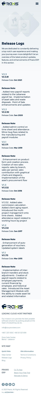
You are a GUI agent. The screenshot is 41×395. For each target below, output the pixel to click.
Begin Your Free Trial (22, 373)
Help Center (6, 355)
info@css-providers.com (11, 328)
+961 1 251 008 (7, 333)
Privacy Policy (25, 358)
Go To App (18, 370)
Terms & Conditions (28, 355)
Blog (3, 360)
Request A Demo (21, 376)
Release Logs (7, 358)
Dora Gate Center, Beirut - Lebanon (9, 338)
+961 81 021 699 (20, 333)
